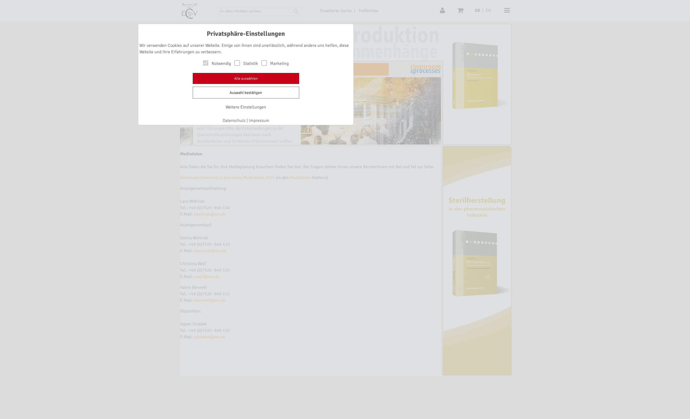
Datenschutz (234, 120)
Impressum (259, 120)
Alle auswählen (246, 78)
